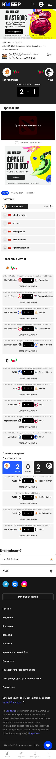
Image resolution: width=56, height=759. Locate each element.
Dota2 (17, 42)
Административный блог (15, 652)
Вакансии (7, 635)
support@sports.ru (11, 702)
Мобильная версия (28, 597)
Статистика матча (28, 286)
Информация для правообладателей (21, 678)
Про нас (6, 609)
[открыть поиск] (33, 4)
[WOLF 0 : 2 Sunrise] (14, 361)
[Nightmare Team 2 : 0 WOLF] (39, 72)
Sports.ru (10, 711)
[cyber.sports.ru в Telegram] (6, 585)
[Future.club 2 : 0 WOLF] (40, 72)
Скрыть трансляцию (31, 143)
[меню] (50, 4)
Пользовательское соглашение (18, 670)
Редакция (7, 617)
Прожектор (8, 661)
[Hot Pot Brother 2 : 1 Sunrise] (15, 71)
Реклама (7, 643)
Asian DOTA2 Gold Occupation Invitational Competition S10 (22, 46)
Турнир (30, 193)
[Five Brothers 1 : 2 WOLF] (38, 71)
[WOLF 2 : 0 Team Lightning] (43, 71)
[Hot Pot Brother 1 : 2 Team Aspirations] (16, 72)
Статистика (17, 193)
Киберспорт (6, 42)
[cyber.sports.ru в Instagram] (25, 585)
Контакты (7, 626)
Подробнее (34, 733)
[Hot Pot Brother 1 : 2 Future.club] (18, 72)
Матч (5, 193)
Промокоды (8, 687)
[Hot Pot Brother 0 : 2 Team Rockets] (14, 72)
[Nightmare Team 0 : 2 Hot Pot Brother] (13, 71)
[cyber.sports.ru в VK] (15, 585)
